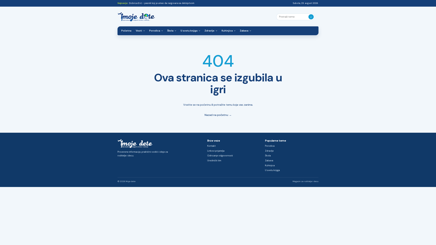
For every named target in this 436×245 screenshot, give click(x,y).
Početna (126, 30)
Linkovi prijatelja (215, 150)
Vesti (139, 30)
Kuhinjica (227, 30)
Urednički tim (214, 160)
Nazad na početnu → (218, 115)
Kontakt (211, 145)
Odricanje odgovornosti (220, 155)
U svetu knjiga (189, 30)
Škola (170, 30)
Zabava (244, 30)
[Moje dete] (136, 17)
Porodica (154, 30)
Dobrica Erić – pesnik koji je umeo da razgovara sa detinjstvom (161, 3)
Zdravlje (209, 30)
